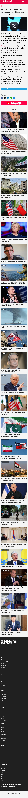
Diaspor (2, 659)
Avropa (2, 718)
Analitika (2, 671)
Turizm (2, 687)
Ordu (2, 657)
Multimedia (18, 784)
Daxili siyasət (3, 667)
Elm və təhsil (3, 696)
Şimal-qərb (3, 770)
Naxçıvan (3, 780)
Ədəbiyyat (3, 740)
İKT (1, 683)
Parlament (3, 663)
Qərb (2, 776)
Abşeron (2, 774)
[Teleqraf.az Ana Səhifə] (6, 1)
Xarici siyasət (3, 665)
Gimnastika (3, 751)
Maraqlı (2, 731)
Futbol (2, 756)
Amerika (2, 712)
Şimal (2, 772)
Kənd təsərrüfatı (4, 678)
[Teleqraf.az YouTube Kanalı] (14, 103)
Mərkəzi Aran (3, 768)
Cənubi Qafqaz (4, 720)
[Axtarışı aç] (23, 2)
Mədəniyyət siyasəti (5, 738)
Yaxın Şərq (3, 716)
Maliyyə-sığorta (4, 681)
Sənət (2, 742)
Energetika (3, 679)
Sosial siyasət (4, 694)
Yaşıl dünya (3, 698)
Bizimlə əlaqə (11, 786)
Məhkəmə (3, 727)
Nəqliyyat (3, 685)
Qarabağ (2, 669)
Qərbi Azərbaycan (4, 661)
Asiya (2, 714)
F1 (1, 749)
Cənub (2, 778)
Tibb (2, 700)
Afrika (2, 711)
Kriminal (2, 729)
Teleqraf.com (5, 46)
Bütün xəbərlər (4, 784)
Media (2, 702)
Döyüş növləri (3, 752)
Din (1, 704)
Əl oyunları (3, 754)
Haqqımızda (4, 786)
